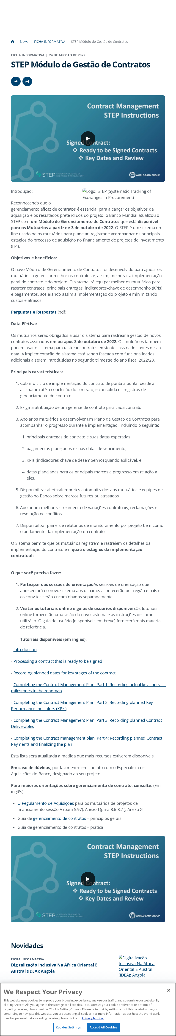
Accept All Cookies (103, 1027)
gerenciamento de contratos (59, 818)
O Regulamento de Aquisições (45, 803)
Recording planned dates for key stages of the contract (65, 673)
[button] (27, 81)
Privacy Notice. (93, 1018)
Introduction (25, 649)
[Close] (169, 990)
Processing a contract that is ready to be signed (58, 661)
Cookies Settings (68, 1027)
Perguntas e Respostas (34, 312)
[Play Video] (88, 138)
